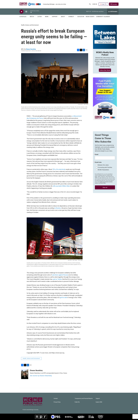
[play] (21, 12)
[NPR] (41, 417)
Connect (71, 16)
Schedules (22, 16)
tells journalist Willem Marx (61, 186)
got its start (63, 297)
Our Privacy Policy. (102, 182)
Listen (39, 16)
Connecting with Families (105, 167)
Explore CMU (99, 402)
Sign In (94, 4)
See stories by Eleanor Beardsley (41, 376)
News (46, 16)
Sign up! (105, 187)
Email (96, 154)
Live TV (104, 4)
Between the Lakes (103, 165)
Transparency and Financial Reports (84, 398)
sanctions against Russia (60, 275)
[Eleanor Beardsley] (24, 374)
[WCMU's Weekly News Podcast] (105, 37)
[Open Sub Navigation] (27, 16)
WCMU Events (90, 16)
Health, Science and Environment (30, 25)
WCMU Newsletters (103, 170)
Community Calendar (103, 16)
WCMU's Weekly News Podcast (105, 53)
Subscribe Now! (105, 70)
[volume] (26, 11)
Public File (77, 402)
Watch (32, 16)
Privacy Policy (57, 402)
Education (80, 16)
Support (54, 16)
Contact (56, 398)
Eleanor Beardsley (31, 49)
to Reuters (57, 208)
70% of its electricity (58, 169)
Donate (114, 4)
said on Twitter (57, 279)
